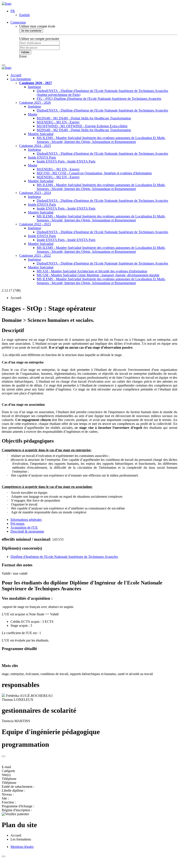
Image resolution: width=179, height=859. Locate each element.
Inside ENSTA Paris (42, 157)
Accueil (15, 75)
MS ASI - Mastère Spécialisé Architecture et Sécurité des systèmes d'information (92, 271)
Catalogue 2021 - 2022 (35, 255)
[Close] (3, 756)
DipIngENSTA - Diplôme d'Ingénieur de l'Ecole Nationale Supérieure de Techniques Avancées (102, 110)
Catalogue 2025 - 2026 (35, 102)
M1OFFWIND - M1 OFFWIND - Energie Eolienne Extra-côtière (82, 126)
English (24, 15)
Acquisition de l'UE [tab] (24, 527)
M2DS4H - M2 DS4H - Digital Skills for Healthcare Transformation (84, 130)
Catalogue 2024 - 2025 (35, 146)
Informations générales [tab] (26, 519)
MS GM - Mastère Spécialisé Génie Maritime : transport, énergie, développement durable (98, 275)
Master (32, 114)
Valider (25, 52)
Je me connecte (31, 30)
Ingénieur (34, 87)
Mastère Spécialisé (40, 134)
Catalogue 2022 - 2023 (35, 224)
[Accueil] (6, 3)
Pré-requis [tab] (17, 523)
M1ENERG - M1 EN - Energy (58, 122)
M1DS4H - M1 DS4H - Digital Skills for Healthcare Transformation (84, 118)
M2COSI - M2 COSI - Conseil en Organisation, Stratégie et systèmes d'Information (94, 173)
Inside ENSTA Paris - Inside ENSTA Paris (66, 161)
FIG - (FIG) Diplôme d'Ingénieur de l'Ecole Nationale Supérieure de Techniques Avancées (99, 98)
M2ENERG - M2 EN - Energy (58, 177)
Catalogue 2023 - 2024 (35, 193)
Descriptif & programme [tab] (27, 531)
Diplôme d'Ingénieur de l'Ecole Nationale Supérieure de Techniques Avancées (64, 557)
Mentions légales (22, 847)
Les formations (20, 79)
